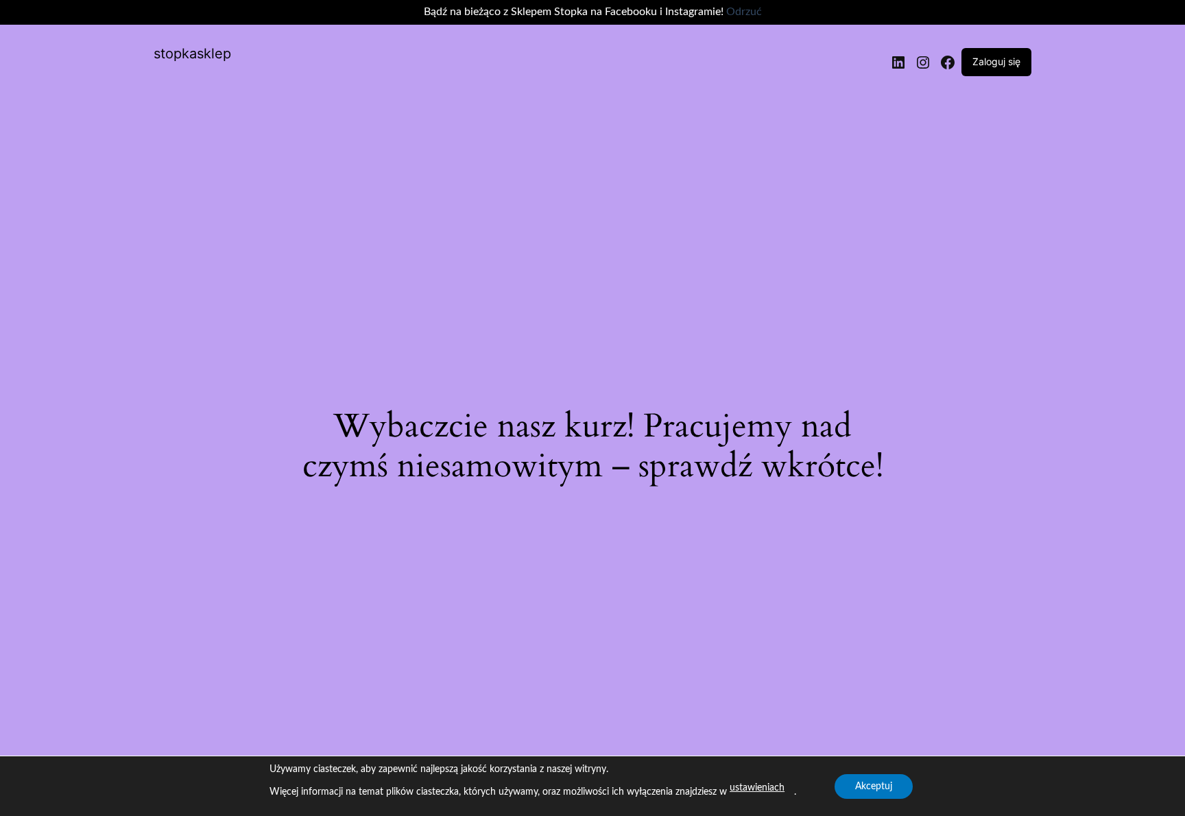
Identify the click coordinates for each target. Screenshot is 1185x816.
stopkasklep (192, 53)
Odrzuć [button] (744, 11)
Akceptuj (873, 786)
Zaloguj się (996, 61)
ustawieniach (757, 788)
